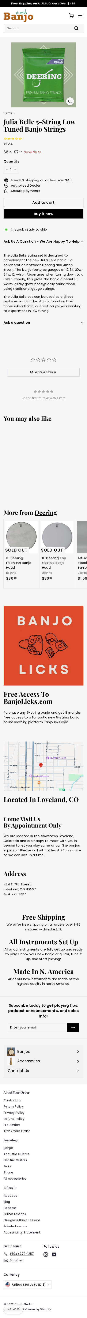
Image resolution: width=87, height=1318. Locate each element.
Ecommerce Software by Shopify (27, 1309)
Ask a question (17, 322)
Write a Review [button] (45, 372)
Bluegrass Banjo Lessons (22, 1220)
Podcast (10, 1208)
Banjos (9, 1148)
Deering (46, 512)
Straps (8, 1172)
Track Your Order (17, 1131)
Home (8, 113)
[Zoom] (70, 101)
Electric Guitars (15, 1160)
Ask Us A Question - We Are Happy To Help (42, 241)
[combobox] (43, 28)
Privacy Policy (14, 1112)
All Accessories (15, 1178)
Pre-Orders (12, 1125)
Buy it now (43, 213)
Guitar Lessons (15, 1214)
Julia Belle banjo (53, 260)
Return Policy (14, 1106)
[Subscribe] (73, 1027)
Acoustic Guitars (16, 1154)
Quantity (11, 161)
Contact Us (12, 1100)
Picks (7, 1166)
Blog (7, 1202)
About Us (10, 1196)
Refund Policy (14, 1119)
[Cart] (71, 15)
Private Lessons (15, 1226)
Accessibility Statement (22, 1232)
